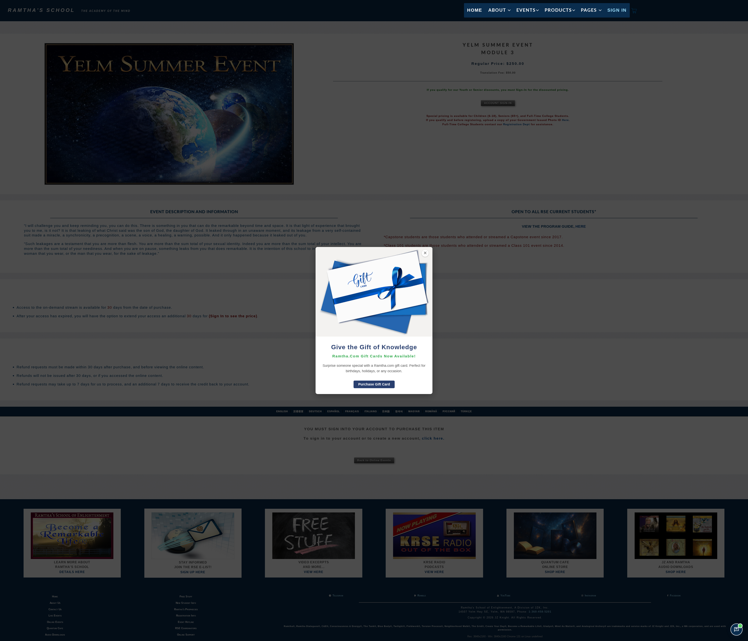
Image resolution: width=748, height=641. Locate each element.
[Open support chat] (736, 629)
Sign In (617, 10)
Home (474, 10)
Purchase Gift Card (374, 384)
